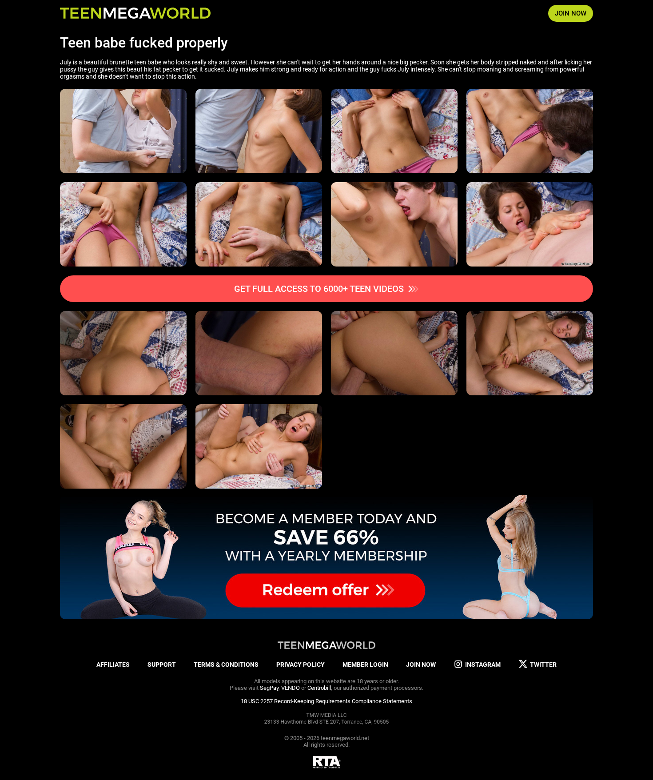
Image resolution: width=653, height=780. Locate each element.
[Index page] (135, 13)
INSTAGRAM (483, 664)
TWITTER (543, 664)
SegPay (269, 687)
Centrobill (319, 687)
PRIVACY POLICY (300, 664)
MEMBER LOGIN (365, 664)
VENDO (290, 687)
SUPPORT (161, 664)
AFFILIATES (113, 664)
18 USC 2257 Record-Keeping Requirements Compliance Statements (326, 701)
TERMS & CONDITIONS (226, 664)
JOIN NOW (570, 13)
